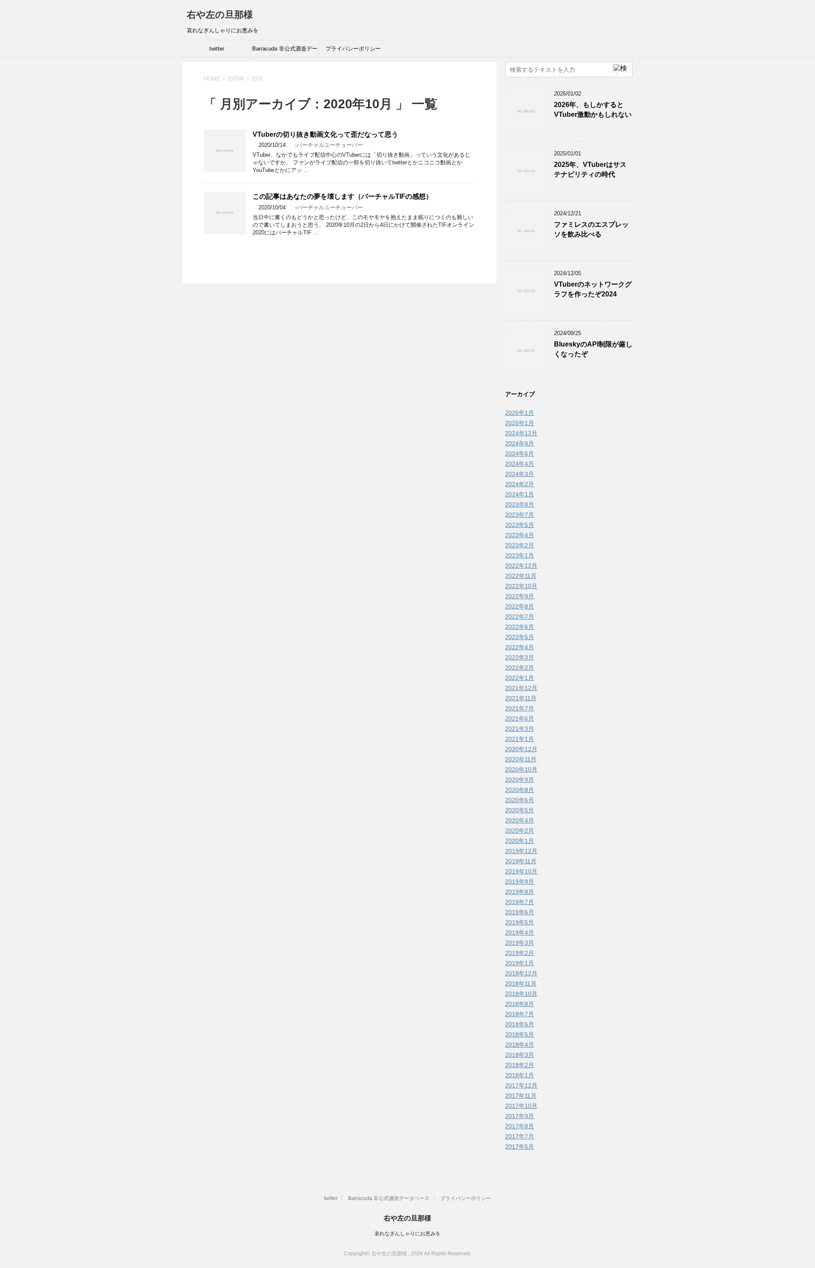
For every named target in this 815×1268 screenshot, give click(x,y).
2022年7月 (519, 616)
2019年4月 (519, 932)
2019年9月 (519, 881)
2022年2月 (519, 667)
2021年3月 (519, 728)
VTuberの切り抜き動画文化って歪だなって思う (325, 134)
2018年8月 (519, 1003)
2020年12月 (521, 749)
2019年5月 (519, 922)
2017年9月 (519, 1116)
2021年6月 (519, 718)
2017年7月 (519, 1136)
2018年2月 (519, 1065)
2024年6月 (519, 453)
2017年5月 (519, 1146)
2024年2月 (519, 484)
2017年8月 (519, 1126)
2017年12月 (521, 1085)
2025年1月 (519, 423)
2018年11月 (521, 983)
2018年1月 (519, 1075)
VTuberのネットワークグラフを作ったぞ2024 (593, 289)
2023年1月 (519, 555)
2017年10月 (521, 1105)
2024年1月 (519, 494)
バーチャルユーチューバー (330, 145)
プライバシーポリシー (353, 48)
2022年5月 (519, 637)
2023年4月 (519, 535)
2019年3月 (519, 942)
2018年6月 (519, 1024)
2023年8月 (519, 504)
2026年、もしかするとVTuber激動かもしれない (593, 109)
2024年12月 (521, 433)
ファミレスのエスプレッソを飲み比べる (591, 229)
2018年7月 (519, 1014)
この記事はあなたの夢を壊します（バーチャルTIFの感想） (343, 196)
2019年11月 (521, 861)
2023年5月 (519, 524)
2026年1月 (519, 412)
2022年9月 (519, 596)
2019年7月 (519, 902)
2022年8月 (519, 606)
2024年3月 (519, 474)
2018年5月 (519, 1034)
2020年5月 (519, 810)
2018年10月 (521, 993)
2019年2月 (519, 953)
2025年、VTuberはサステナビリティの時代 (590, 169)
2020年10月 (521, 769)
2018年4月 (519, 1044)
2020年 (235, 79)
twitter (216, 48)
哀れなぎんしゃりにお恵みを (407, 1234)
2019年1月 (519, 963)
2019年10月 (521, 871)
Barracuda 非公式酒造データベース (285, 51)
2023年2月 (519, 545)
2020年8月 (519, 789)
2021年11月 (521, 698)
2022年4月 (519, 647)
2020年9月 (519, 779)
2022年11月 (521, 575)
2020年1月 (519, 840)
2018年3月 (519, 1054)
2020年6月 (519, 800)
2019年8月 (519, 891)
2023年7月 (519, 514)
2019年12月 (521, 851)
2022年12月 (521, 565)
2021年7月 (519, 708)
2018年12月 (521, 973)
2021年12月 (521, 688)
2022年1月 (519, 677)
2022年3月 (519, 657)
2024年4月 (519, 463)
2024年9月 (519, 443)
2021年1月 (519, 738)
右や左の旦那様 (220, 14)
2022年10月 (521, 586)
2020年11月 (521, 759)
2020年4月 (519, 820)
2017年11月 (521, 1095)
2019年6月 (519, 912)
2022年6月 (519, 626)
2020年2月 (519, 830)
